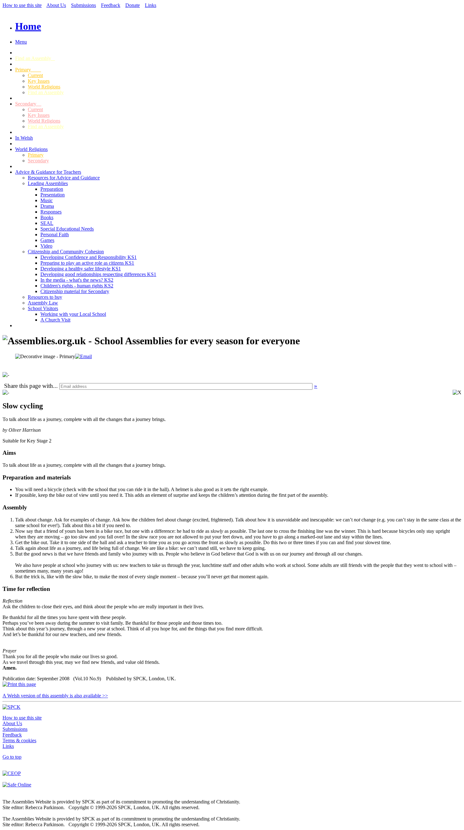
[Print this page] (19, 684)
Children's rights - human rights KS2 (76, 285)
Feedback (110, 5)
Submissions (83, 5)
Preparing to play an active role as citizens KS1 (87, 263)
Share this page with (28, 385)
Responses (51, 211)
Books (46, 217)
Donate (132, 5)
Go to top (12, 757)
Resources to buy (45, 297)
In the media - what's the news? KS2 (76, 280)
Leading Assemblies (48, 183)
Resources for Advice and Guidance (64, 177)
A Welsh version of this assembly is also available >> (55, 695)
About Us (56, 5)
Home (28, 26)
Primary (28, 69)
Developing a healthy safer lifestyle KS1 (80, 268)
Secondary (28, 103)
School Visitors (43, 308)
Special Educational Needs (67, 229)
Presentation (52, 194)
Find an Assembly (35, 58)
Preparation (51, 189)
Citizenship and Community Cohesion (66, 251)
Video (46, 246)
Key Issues (39, 81)
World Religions (44, 86)
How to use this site (22, 5)
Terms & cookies (19, 740)
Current (35, 75)
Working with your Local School (73, 314)
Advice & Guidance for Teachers (48, 172)
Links (150, 5)
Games (47, 240)
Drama (47, 206)
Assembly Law (43, 302)
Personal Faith (54, 234)
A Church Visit (55, 319)
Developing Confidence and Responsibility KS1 (88, 257)
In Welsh (24, 138)
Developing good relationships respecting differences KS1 (98, 274)
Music (46, 200)
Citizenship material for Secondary (74, 291)
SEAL (46, 223)
